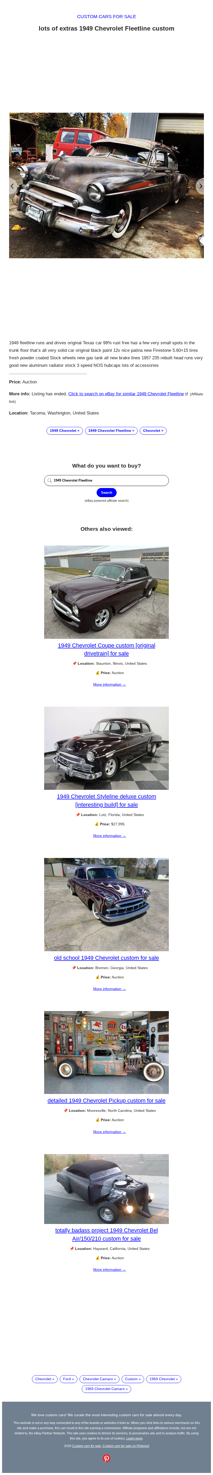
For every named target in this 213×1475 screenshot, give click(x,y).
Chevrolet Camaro (98, 1379)
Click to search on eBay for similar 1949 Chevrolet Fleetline (126, 393)
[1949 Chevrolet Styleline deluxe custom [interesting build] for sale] (106, 788)
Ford (67, 1379)
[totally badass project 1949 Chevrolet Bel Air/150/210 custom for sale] (106, 1223)
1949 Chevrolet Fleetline (109, 430)
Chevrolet (151, 430)
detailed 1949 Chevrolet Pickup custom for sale (106, 1100)
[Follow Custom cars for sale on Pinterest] (106, 1461)
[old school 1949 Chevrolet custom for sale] (106, 950)
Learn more (134, 1438)
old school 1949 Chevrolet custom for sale (106, 958)
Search (106, 493)
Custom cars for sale (106, 16)
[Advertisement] (106, 73)
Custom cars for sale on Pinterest (126, 1446)
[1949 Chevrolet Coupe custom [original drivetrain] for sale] (106, 637)
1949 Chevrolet (63, 430)
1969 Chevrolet (162, 1379)
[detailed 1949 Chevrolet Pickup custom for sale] (106, 1093)
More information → (109, 684)
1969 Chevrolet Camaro (105, 1389)
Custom (131, 1379)
